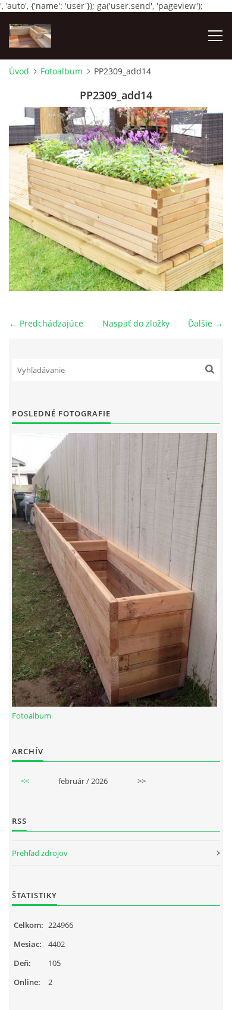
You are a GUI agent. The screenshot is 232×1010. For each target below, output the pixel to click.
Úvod (19, 71)
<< (25, 781)
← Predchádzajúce (46, 323)
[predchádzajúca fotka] (28, 199)
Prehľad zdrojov (40, 853)
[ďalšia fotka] (203, 199)
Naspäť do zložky (136, 323)
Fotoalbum (61, 71)
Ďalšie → (205, 323)
